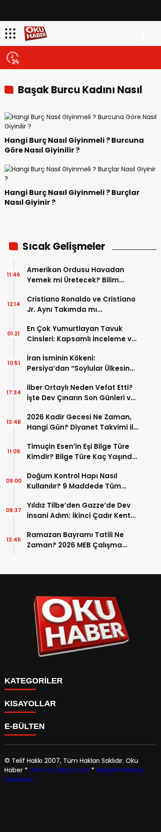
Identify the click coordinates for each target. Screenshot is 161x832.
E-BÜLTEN (24, 726)
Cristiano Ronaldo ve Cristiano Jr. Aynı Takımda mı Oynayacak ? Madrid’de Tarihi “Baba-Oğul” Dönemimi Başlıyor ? (81, 304)
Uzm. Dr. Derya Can (59, 770)
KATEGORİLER (33, 680)
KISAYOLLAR (30, 703)
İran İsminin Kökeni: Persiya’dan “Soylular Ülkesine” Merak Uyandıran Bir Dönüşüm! (82, 363)
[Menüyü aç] (11, 33)
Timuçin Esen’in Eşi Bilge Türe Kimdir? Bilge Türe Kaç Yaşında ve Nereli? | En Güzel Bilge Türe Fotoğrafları (82, 452)
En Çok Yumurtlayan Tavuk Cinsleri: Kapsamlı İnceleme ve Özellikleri (81, 334)
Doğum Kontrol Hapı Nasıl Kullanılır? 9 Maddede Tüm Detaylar (74, 481)
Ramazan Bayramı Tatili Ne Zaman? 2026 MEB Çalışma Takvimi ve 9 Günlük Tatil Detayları (75, 540)
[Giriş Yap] (150, 33)
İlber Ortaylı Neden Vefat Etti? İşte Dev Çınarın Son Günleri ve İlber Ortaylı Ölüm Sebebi (81, 393)
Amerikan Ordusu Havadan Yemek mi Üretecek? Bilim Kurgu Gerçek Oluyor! (75, 275)
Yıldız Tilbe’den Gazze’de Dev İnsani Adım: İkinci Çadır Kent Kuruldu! (79, 511)
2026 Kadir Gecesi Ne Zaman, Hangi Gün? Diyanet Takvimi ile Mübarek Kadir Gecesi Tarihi (82, 422)
